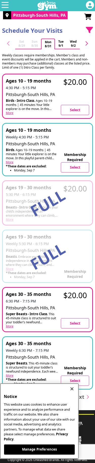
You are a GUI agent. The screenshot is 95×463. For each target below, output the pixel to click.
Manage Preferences (39, 449)
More (9, 113)
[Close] (72, 388)
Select (75, 109)
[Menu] (5, 5)
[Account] (90, 5)
